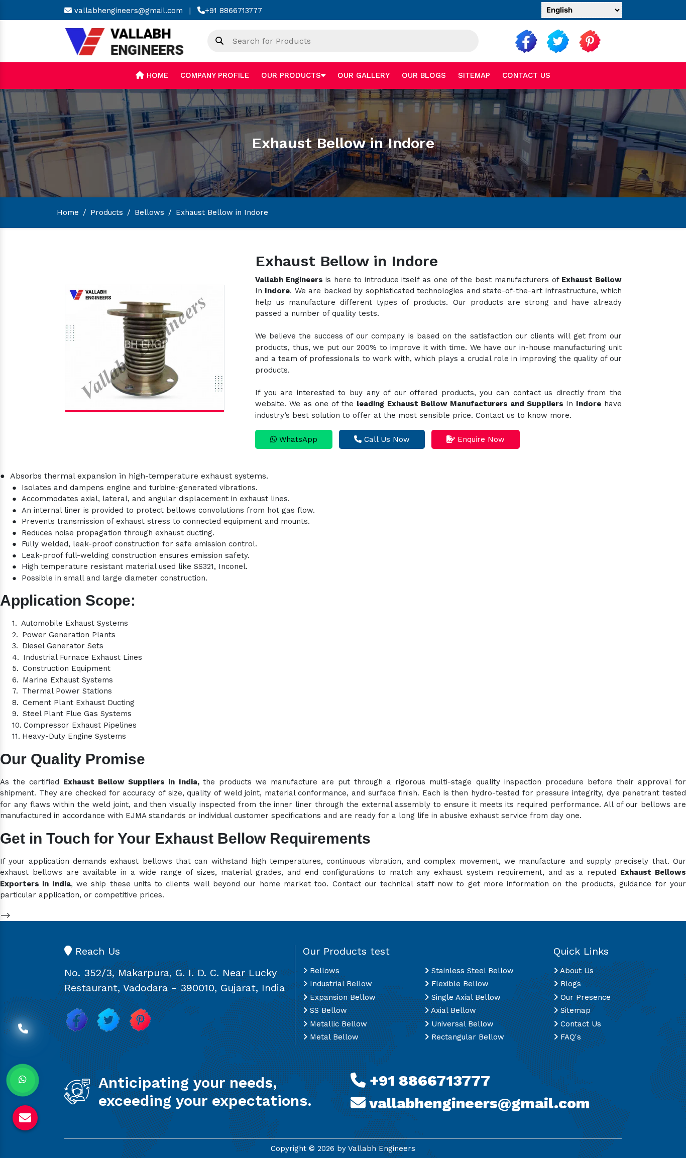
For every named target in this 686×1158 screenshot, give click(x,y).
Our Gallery (363, 75)
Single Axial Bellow (465, 997)
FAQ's (569, 1036)
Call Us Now (386, 439)
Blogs (569, 983)
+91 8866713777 (233, 10)
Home (156, 75)
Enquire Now (480, 439)
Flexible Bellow (459, 983)
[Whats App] (22, 1080)
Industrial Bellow (339, 983)
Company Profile (214, 75)
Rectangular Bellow (466, 1036)
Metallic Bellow (337, 1023)
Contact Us (526, 75)
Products (106, 212)
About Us (576, 970)
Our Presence (584, 997)
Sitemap (474, 75)
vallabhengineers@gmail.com (127, 10)
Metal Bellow (333, 1036)
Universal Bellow (461, 1023)
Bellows (149, 212)
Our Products (291, 75)
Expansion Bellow (341, 997)
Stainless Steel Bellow (471, 970)
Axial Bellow (452, 1010)
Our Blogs (424, 75)
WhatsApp (297, 439)
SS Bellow (327, 1010)
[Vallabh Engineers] (128, 40)
